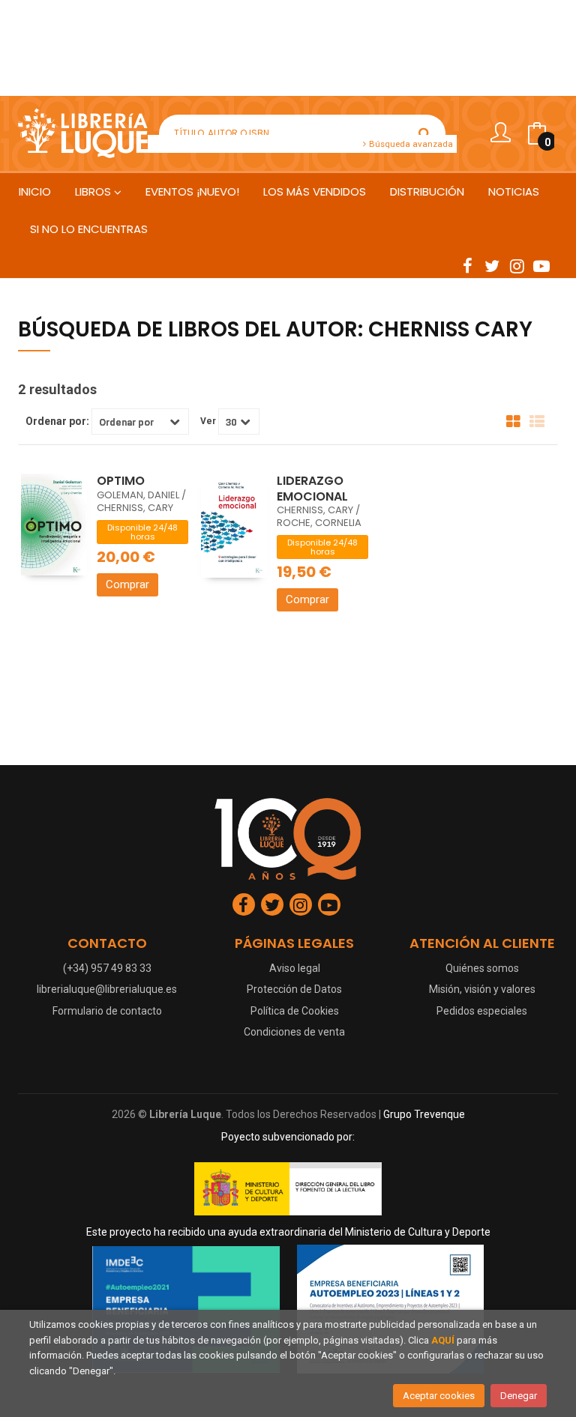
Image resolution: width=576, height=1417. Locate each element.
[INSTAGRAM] (517, 265)
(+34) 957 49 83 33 (107, 968)
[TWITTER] (492, 265)
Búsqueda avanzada (410, 144)
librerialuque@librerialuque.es (107, 989)
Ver (208, 421)
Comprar (127, 584)
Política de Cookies (294, 1011)
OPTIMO (121, 480)
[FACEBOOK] (467, 265)
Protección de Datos (294, 989)
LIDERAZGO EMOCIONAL (312, 488)
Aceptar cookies (439, 1395)
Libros (94, 191)
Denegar (518, 1395)
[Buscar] (425, 133)
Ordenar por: (57, 421)
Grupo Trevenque (424, 1114)
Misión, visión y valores (482, 989)
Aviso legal (294, 968)
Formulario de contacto (107, 1011)
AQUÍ (442, 1340)
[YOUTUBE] (541, 265)
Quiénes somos (482, 968)
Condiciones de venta (294, 1032)
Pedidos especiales (481, 1011)
